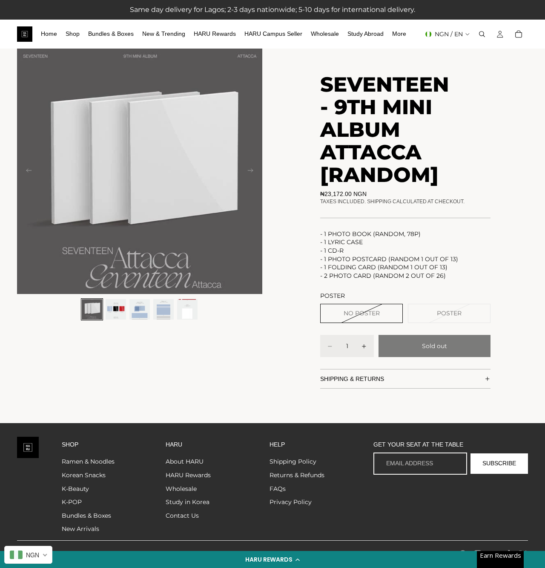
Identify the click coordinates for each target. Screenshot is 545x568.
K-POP (72, 502)
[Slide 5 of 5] (187, 309)
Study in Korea (187, 502)
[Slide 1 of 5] (92, 309)
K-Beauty (75, 489)
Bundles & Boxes (86, 515)
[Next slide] (253, 171)
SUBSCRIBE (499, 463)
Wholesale (181, 489)
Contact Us (182, 515)
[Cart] (518, 34)
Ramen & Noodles (88, 461)
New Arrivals (80, 529)
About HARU (185, 461)
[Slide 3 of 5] (139, 309)
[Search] (482, 34)
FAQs (278, 489)
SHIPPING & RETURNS (352, 378)
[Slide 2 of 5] (116, 309)
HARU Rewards (188, 475)
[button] (272, 559)
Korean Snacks (84, 475)
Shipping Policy (293, 461)
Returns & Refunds (297, 475)
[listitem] (399, 34)
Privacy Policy (291, 502)
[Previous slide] (26, 171)
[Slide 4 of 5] (163, 309)
